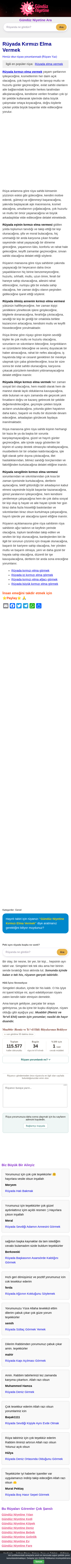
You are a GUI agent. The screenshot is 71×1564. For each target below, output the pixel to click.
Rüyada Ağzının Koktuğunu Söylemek (30, 1293)
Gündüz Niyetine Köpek (18, 1523)
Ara (61, 27)
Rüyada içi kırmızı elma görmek (32, 575)
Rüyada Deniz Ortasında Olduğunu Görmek (34, 1459)
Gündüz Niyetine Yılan (17, 1514)
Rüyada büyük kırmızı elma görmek (34, 584)
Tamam (38, 1562)
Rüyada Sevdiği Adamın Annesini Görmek (32, 1226)
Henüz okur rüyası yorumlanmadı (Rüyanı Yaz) (29, 56)
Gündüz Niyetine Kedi (17, 1519)
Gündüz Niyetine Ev (16, 1541)
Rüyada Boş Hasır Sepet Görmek (27, 1494)
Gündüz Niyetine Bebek (18, 1532)
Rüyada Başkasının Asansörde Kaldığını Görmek (31, 1260)
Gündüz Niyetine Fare (17, 1545)
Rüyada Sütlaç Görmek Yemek (25, 1329)
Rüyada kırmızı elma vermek (22, 71)
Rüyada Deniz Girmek (19, 1392)
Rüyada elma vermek (49, 64)
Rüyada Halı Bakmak (19, 1191)
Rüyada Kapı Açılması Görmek (25, 1360)
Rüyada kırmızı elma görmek (30, 570)
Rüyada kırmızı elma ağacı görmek (34, 579)
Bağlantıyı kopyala (35, 1125)
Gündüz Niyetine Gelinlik (19, 1536)
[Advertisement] (35, 152)
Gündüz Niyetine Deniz (18, 1528)
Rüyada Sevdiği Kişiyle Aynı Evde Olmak (32, 1423)
